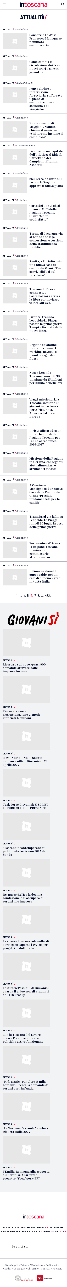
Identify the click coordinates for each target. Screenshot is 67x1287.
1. (17, 595)
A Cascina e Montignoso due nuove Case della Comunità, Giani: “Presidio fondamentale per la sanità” (46, 493)
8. (39, 595)
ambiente (9, 1227)
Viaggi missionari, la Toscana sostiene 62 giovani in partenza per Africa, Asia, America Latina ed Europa (44, 407)
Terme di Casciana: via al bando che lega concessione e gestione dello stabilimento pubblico (46, 240)
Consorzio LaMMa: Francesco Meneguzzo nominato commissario (45, 40)
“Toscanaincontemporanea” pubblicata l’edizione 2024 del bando (25, 851)
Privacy (24, 1265)
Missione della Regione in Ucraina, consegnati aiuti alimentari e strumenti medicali (46, 463)
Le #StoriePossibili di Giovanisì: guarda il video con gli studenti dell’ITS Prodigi (26, 991)
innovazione (57, 1227)
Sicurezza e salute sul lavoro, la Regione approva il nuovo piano (46, 182)
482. (48, 595)
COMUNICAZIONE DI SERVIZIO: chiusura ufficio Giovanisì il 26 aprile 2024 (25, 761)
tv (64, 1231)
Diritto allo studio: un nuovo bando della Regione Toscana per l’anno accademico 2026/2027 (45, 437)
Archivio (57, 1268)
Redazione (22, 29)
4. (24, 595)
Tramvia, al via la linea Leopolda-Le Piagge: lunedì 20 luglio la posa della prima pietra (46, 522)
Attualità (8, 29)
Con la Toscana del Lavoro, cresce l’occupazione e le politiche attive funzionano (23, 1038)
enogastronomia (37, 1227)
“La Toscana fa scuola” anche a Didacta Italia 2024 (25, 1129)
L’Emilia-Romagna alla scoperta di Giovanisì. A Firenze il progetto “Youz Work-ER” (26, 1175)
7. (35, 595)
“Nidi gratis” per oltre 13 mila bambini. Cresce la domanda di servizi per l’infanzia (25, 1085)
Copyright (19, 1268)
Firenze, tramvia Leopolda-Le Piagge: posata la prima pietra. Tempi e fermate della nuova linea (46, 323)
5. (28, 595)
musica (26, 1231)
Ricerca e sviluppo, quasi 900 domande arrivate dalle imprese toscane (24, 667)
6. (32, 595)
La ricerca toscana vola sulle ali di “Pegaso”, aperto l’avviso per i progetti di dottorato (26, 944)
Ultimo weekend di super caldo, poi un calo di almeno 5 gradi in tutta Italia (45, 576)
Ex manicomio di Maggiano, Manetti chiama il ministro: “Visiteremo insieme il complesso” (46, 130)
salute (37, 1231)
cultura (20, 1227)
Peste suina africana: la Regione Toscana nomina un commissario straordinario (45, 550)
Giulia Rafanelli (24, 82)
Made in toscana (11, 1231)
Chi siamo (33, 1268)
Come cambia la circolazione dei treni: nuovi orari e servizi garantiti (45, 67)
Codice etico (52, 1265)
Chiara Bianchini (25, 145)
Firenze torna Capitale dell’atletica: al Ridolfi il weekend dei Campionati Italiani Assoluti (46, 158)
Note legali (11, 1265)
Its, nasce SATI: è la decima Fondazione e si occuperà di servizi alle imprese (23, 898)
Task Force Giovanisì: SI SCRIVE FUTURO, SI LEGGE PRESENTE (25, 806)
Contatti (45, 1268)
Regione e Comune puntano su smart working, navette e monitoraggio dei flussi (43, 351)
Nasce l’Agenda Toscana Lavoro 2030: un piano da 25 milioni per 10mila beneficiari (45, 378)
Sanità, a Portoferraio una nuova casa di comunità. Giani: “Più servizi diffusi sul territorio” (45, 268)
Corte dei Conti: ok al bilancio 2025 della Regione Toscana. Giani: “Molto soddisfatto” (44, 212)
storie (47, 1231)
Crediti (7, 1268)
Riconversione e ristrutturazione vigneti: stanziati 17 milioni (21, 714)
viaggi (56, 1231)
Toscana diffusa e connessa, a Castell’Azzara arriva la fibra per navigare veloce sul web (44, 296)
